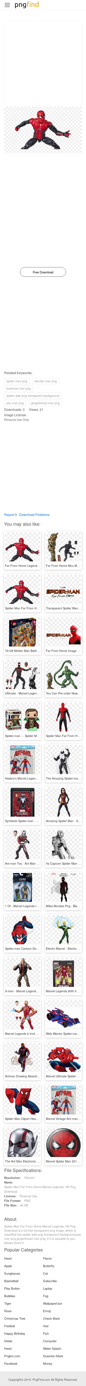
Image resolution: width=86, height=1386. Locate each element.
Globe (8, 1341)
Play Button (12, 1288)
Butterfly (48, 1266)
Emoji (47, 1311)
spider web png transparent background (32, 396)
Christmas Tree (14, 1318)
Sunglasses (12, 1273)
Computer (50, 1341)
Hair (46, 1326)
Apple (8, 1266)
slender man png (45, 381)
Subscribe (50, 1281)
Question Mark (53, 1356)
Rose (7, 1311)
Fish (46, 1333)
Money (47, 1363)
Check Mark (51, 1318)
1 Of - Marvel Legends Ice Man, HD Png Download (38, 906)
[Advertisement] (43, 64)
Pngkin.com (12, 1356)
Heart (8, 1258)
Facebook (11, 1363)
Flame (47, 1258)
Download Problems (34, 514)
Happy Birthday (14, 1333)
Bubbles (9, 1296)
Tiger (7, 1303)
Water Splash (52, 1348)
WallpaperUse (52, 1303)
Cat (45, 1273)
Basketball (11, 1281)
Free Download (43, 272)
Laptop (47, 1288)
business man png (18, 388)
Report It (10, 514)
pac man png (15, 403)
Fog (45, 1296)
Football (9, 1326)
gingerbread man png (45, 403)
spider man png (16, 381)
